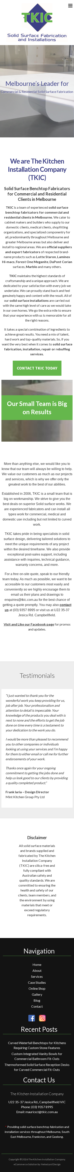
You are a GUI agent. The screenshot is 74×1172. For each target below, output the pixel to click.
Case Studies (37, 982)
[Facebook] (31, 1018)
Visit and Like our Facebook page (29, 624)
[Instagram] (40, 1018)
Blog (37, 1000)
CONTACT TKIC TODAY (37, 368)
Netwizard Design (51, 1164)
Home (36, 964)
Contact (37, 1006)
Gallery (37, 994)
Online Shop (37, 988)
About (37, 970)
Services (37, 976)
